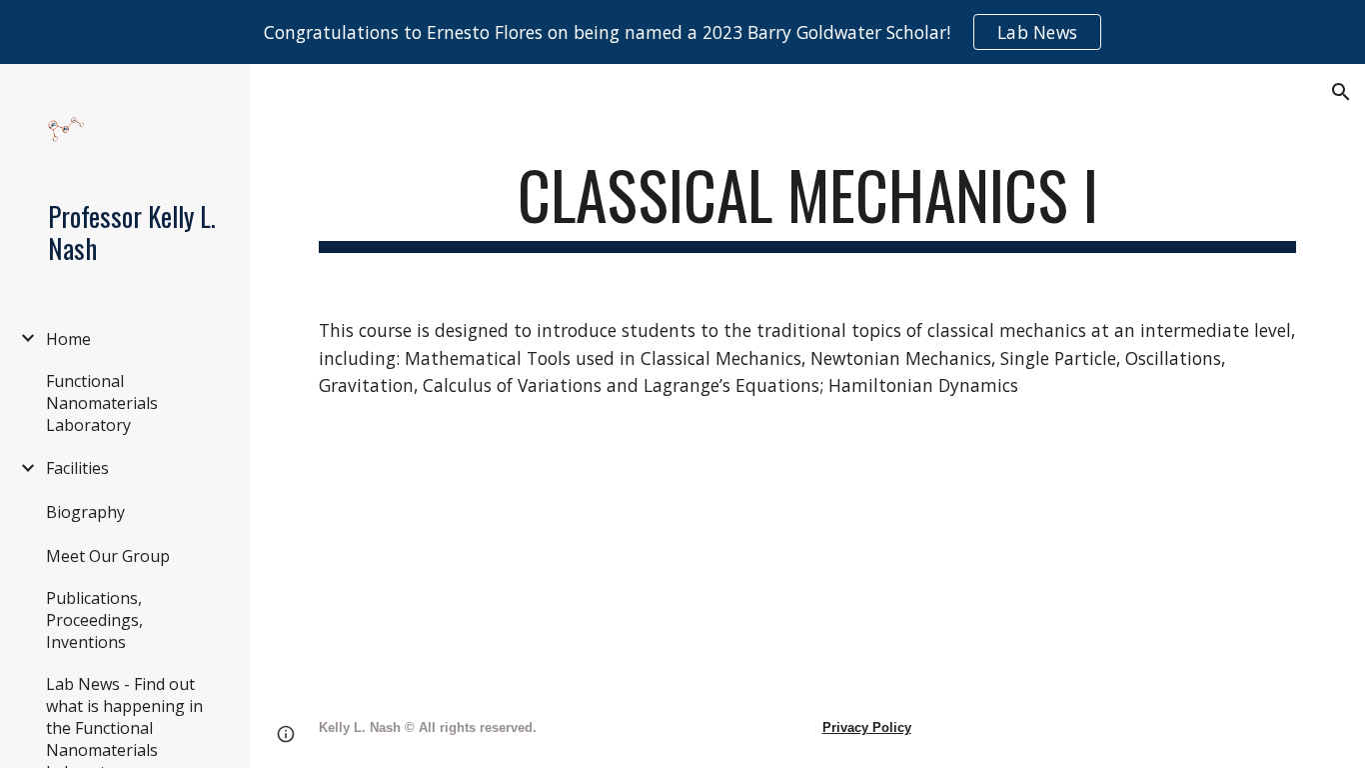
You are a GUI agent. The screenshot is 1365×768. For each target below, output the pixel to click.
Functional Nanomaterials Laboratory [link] (102, 403)
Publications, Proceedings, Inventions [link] (94, 620)
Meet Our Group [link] (108, 556)
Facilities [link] (77, 468)
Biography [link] (85, 512)
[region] (682, 32)
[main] (808, 204)
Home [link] (68, 339)
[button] (1341, 92)
